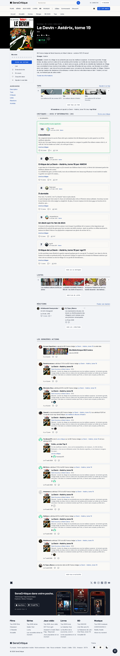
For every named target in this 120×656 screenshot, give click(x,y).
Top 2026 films (15, 624)
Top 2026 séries (32, 624)
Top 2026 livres (66, 624)
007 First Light (48, 627)
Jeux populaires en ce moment (51, 636)
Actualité (13, 632)
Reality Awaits (98, 630)
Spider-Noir (31, 627)
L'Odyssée (13, 630)
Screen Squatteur (49, 346)
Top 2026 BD (81, 624)
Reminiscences (48, 363)
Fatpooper (52, 187)
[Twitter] (91, 583)
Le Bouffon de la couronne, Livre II (67, 631)
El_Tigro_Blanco (49, 565)
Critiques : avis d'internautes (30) (55, 114)
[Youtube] (109, 583)
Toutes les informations (45, 75)
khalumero (47, 491)
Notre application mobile (25, 647)
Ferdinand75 (47, 439)
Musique (98, 621)
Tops (39, 86)
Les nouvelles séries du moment (34, 634)
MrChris (46, 467)
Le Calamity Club (66, 627)
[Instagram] (98, 583)
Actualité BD (81, 635)
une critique (61, 439)
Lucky (29, 630)
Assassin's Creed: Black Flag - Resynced (51, 631)
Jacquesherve (53, 216)
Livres (64, 621)
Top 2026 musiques (100, 624)
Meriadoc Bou (48, 388)
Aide (47, 647)
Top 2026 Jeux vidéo (51, 624)
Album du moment (100, 632)
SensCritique (40, 24)
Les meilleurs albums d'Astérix (75, 414)
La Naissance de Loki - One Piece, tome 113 (85, 631)
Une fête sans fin (83, 627)
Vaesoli (45, 412)
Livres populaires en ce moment (68, 636)
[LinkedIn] (105, 583)
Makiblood (47, 540)
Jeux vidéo (49, 621)
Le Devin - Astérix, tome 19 (55, 24)
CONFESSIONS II (100, 627)
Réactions (41, 304)
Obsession (13, 627)
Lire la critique (43, 147)
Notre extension (40, 647)
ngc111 (51, 243)
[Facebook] (95, 583)
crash (52, 128)
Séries (30, 621)
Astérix (45, 56)
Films (12, 621)
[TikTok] (102, 583)
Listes (40, 275)
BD (45, 24)
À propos (13, 647)
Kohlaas (46, 516)
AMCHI (51, 158)
